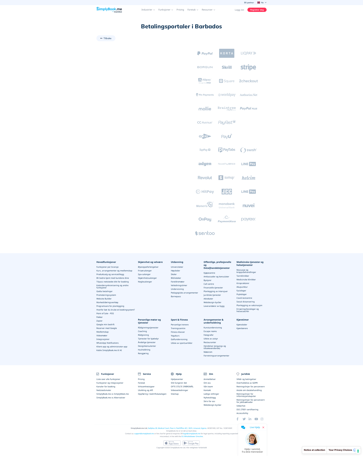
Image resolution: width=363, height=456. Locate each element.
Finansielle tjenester (213, 287)
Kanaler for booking (105, 386)
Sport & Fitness (179, 319)
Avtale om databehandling (249, 390)
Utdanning (177, 262)
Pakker (99, 317)
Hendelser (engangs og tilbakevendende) (215, 347)
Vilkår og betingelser (246, 379)
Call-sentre (209, 284)
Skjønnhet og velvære (150, 262)
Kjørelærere (242, 328)
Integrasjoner (102, 339)
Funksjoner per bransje (107, 267)
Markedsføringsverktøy (107, 302)
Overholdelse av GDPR (247, 382)
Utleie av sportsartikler (181, 343)
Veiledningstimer (179, 285)
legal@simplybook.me (191, 433)
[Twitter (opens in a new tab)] (246, 419)
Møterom (208, 352)
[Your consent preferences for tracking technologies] (358, 451)
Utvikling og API (145, 390)
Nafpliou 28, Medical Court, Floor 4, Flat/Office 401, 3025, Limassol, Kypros (177, 428)
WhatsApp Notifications (107, 343)
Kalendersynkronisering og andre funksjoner (112, 286)
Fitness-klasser (178, 332)
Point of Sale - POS (105, 313)
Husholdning (144, 349)
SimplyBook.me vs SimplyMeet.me (112, 394)
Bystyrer (207, 280)
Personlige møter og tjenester (149, 321)
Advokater (208, 298)
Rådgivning (143, 335)
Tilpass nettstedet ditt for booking (112, 281)
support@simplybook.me (144, 433)
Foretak (141, 382)
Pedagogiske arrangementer (184, 292)
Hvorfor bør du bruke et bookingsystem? (115, 309)
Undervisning (177, 289)
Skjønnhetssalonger (147, 278)
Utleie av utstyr (211, 338)
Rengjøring (143, 353)
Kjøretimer (243, 319)
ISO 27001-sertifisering (247, 409)
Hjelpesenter (177, 379)
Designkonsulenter (147, 346)
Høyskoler (175, 270)
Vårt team (208, 386)
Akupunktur (242, 287)
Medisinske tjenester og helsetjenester (250, 264)
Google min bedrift (105, 324)
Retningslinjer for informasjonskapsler (246, 395)
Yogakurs (175, 335)
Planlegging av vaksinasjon (249, 305)
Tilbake (107, 38)
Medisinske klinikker (246, 279)
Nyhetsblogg (210, 397)
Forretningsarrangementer (216, 355)
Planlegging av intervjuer (216, 291)
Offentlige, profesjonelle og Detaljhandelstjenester (217, 265)
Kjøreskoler (242, 324)
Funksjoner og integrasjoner (109, 382)
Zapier (99, 320)
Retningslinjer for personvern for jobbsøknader (251, 400)
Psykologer (242, 294)
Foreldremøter (177, 281)
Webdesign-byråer (212, 302)
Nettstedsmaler (103, 390)
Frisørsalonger (145, 270)
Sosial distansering (246, 301)
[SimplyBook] (109, 10)
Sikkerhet (241, 405)
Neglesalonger (145, 281)
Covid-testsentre (244, 298)
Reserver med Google (106, 328)
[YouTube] (257, 419)
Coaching (142, 331)
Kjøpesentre (209, 273)
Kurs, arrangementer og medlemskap (114, 270)
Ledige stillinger (211, 394)
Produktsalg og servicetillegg (110, 274)
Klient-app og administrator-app (111, 346)
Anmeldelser (210, 379)
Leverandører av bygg (214, 306)
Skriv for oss (209, 401)
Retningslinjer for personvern (251, 386)
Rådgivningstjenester (148, 327)
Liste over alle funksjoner (108, 379)
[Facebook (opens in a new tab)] (239, 419)
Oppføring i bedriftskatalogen (152, 394)
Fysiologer (241, 290)
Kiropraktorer (243, 283)
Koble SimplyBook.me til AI (109, 350)
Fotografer (209, 335)
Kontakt (207, 390)
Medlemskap (102, 331)
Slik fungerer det (179, 382)
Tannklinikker (243, 275)
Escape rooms (210, 331)
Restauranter (210, 342)
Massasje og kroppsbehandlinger (246, 271)
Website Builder (104, 298)
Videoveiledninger (179, 390)
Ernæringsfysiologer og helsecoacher (248, 310)
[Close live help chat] (263, 427)
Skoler (174, 274)
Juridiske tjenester (212, 295)
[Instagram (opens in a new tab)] (264, 419)
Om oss (207, 382)
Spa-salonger (144, 274)
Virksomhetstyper (146, 386)
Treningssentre (178, 328)
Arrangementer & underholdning (213, 321)
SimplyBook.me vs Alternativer (110, 397)
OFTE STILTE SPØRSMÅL (182, 386)
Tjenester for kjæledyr (148, 338)
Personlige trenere (180, 324)
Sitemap (175, 394)
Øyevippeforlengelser (148, 267)
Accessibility (242, 413)
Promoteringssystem (106, 295)
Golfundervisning (179, 339)
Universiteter (177, 267)
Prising (180, 9)
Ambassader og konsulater (216, 276)
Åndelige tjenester (147, 342)
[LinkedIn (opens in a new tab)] (252, 419)
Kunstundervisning (213, 327)
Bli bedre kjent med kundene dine (112, 278)
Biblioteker (176, 278)
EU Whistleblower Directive (192, 436)
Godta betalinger (104, 291)
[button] (148, 10)
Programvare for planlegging (110, 306)
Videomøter (101, 335)
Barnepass (176, 296)
